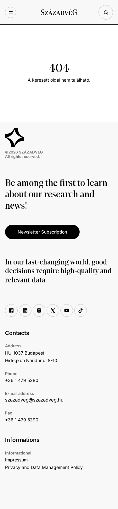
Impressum (16, 459)
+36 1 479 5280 (21, 380)
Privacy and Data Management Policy (44, 467)
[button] (10, 12)
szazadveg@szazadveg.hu (34, 400)
